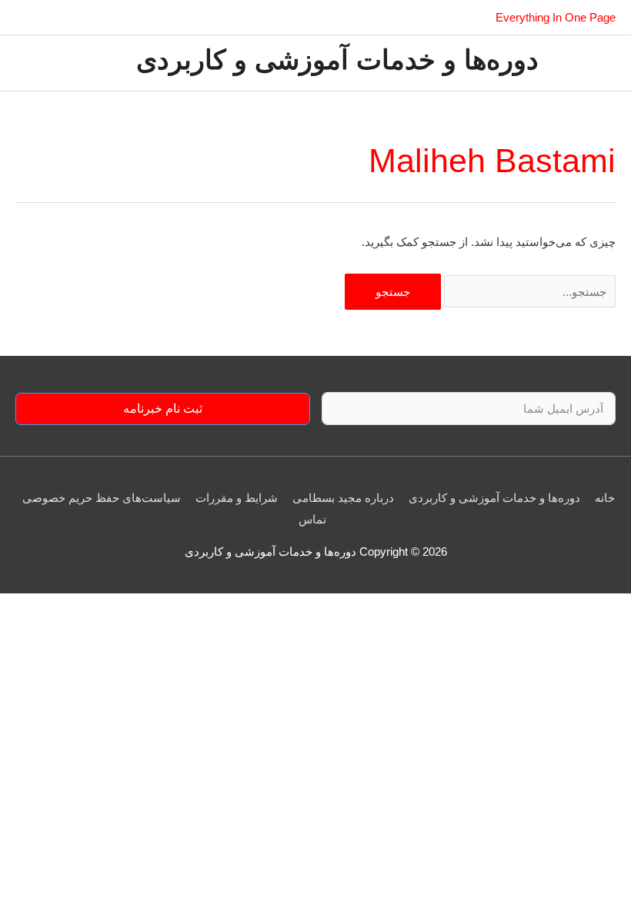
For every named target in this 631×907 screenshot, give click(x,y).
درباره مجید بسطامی (343, 497)
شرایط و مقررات (236, 497)
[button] (21, 17)
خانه (605, 497)
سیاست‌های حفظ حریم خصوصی (101, 497)
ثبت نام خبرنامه (162, 408)
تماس (312, 519)
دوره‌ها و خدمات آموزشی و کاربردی (337, 62)
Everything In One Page (556, 17)
